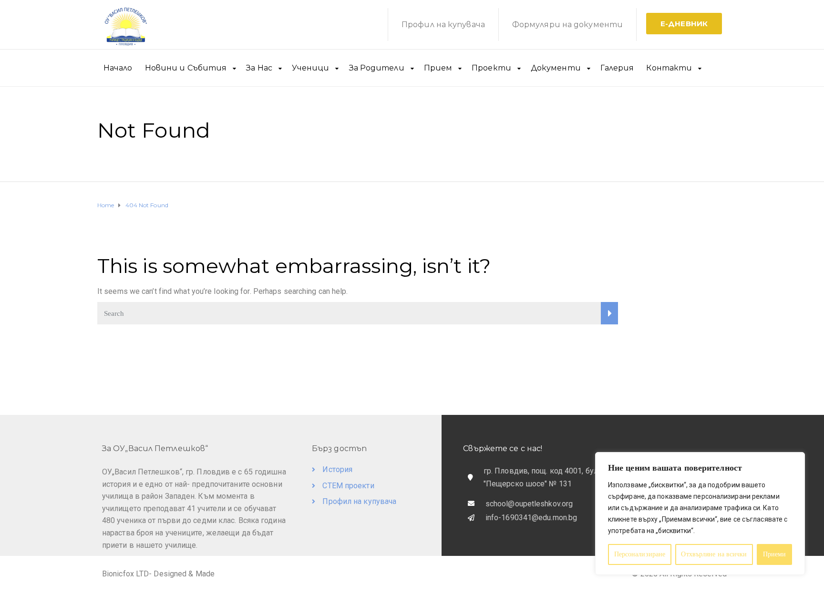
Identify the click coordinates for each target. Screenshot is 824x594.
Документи (556, 67)
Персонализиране (640, 554)
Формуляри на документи (567, 24)
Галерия (617, 67)
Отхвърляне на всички (714, 554)
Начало (118, 67)
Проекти (491, 67)
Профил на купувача (443, 24)
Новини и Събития (186, 67)
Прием (438, 67)
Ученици (311, 67)
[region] (700, 513)
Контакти (669, 67)
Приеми (774, 554)
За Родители (376, 67)
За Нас (259, 67)
